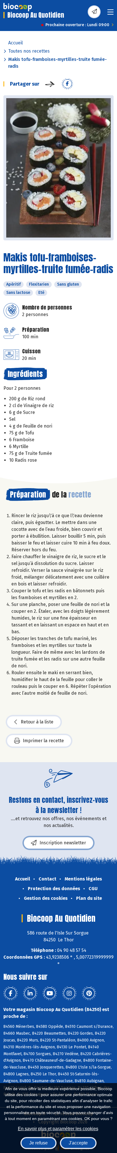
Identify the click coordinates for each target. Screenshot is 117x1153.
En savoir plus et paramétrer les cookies (58, 1128)
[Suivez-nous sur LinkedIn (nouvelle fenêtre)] (30, 993)
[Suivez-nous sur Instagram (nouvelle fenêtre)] (69, 993)
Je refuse (38, 1142)
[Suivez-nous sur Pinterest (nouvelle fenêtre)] (89, 993)
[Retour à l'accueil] (17, 7)
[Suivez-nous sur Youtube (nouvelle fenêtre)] (50, 993)
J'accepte (78, 1142)
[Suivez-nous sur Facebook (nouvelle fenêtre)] (10, 993)
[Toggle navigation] (110, 13)
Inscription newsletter (62, 842)
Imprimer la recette (43, 740)
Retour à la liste (37, 722)
